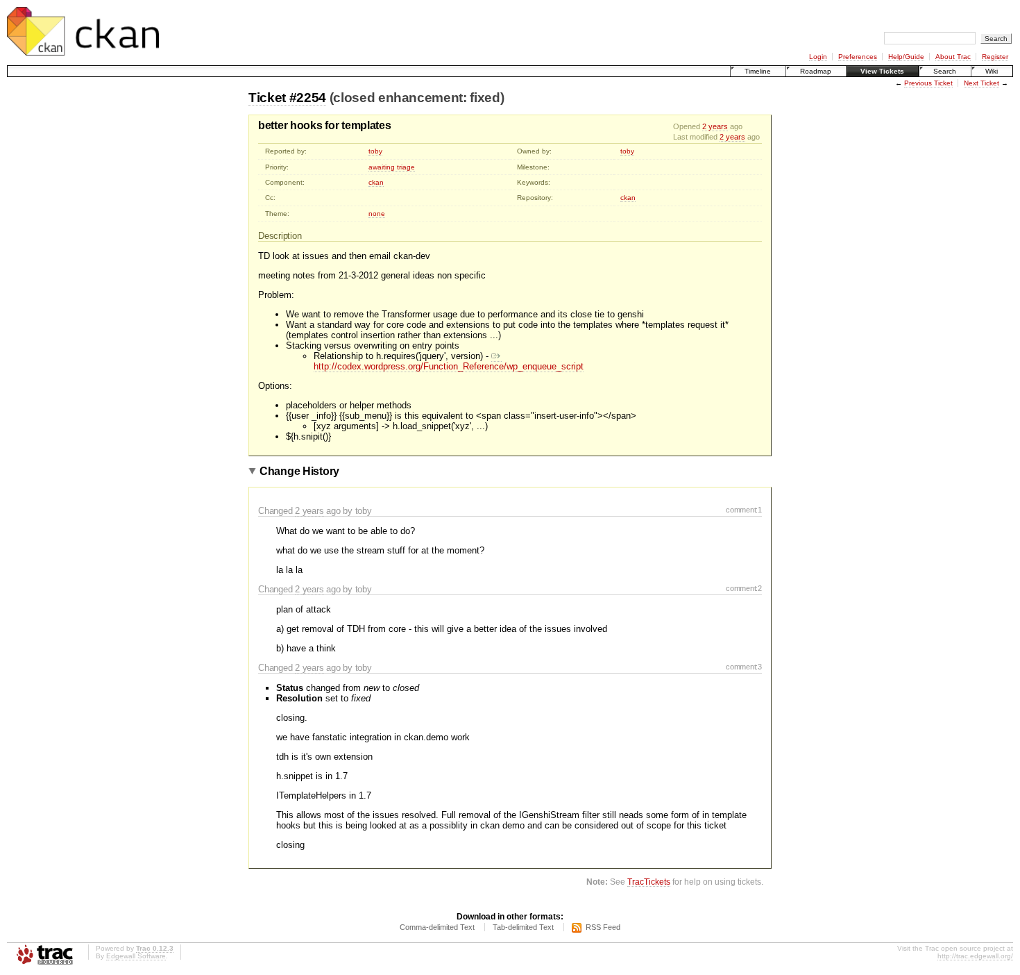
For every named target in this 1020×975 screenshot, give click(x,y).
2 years (715, 126)
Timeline (758, 71)
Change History (299, 471)
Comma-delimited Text (437, 927)
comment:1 (744, 510)
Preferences (857, 56)
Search (944, 71)
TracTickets (648, 881)
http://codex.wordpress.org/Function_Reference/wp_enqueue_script (449, 366)
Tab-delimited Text (523, 927)
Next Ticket (981, 83)
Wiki (991, 71)
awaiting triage (391, 167)
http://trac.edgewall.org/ (975, 956)
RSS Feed (603, 927)
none (376, 213)
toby (375, 151)
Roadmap (815, 71)
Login (818, 56)
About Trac (953, 56)
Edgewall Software (136, 956)
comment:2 (744, 588)
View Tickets (882, 71)
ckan (376, 182)
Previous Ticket (928, 83)
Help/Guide (906, 56)
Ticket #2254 (287, 97)
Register (995, 56)
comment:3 (744, 666)
